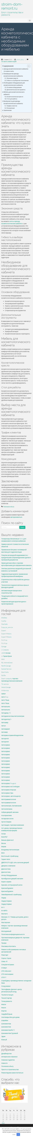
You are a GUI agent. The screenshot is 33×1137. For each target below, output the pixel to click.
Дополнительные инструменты (16, 89)
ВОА (3, 853)
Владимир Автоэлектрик (10, 850)
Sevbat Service (6, 669)
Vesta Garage (6, 687)
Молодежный (6, 931)
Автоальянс (5, 706)
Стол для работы (12, 99)
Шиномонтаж (6, 1024)
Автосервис (5, 745)
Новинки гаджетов (8, 1060)
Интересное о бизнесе (9, 1057)
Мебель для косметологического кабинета (14, 93)
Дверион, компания (8, 866)
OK (18, 1134)
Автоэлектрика (6, 809)
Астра (3, 834)
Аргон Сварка (6, 822)
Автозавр (4, 722)
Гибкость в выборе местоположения (18, 80)
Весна (3, 843)
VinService (5, 690)
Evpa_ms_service (7, 627)
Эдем (3, 1036)
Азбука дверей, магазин (9, 812)
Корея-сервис (6, 882)
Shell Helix (5, 672)
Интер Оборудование (9, 875)
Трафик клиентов (12, 106)
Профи (3, 943)
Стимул (4, 968)
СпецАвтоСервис (7, 965)
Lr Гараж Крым (6, 656)
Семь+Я (4, 961)
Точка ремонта (6, 1001)
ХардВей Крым (6, 1014)
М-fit (3, 907)
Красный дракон (7, 888)
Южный (4, 1040)
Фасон (3, 1004)
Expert (3, 631)
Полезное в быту (8, 506)
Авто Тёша (5, 700)
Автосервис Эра (7, 793)
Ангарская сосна (7, 818)
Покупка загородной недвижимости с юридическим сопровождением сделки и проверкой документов (16, 557)
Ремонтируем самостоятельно (12, 1073)
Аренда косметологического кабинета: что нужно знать (16, 70)
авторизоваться (16, 517)
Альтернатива (6, 815)
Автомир (4, 732)
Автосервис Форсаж (8, 790)
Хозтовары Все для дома (10, 1017)
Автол (3, 726)
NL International (6, 663)
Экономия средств (12, 78)
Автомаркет (5, 729)
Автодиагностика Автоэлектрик (12, 716)
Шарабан (4, 1020)
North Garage (6, 666)
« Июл (3, 1123)
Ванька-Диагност (7, 840)
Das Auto (4, 624)
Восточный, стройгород (9, 856)
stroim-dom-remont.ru (12, 6)
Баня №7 (4, 837)
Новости (4, 1063)
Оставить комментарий (8, 61)
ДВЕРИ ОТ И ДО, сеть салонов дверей (15, 862)
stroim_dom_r (20, 59)
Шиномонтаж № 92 (8, 1030)
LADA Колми (5, 653)
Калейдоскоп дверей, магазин (12, 879)
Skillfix (3, 675)
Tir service (5, 684)
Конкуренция (11, 108)
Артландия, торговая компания (12, 825)
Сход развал (6, 986)
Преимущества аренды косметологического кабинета (13, 75)
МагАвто (4, 914)
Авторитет (5, 738)
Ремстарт (4, 955)
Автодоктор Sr (6, 719)
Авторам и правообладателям (12, 735)
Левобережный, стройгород (11, 894)
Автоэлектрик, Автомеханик (11, 806)
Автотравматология (8, 799)
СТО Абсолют (6, 971)
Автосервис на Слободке (10, 786)
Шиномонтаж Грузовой (9, 1033)
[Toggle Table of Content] (28, 66)
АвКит (3, 694)
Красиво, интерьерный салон (11, 885)
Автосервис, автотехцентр (11, 796)
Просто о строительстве (10, 1069)
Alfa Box (4, 618)
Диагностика (5, 869)
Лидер (3, 898)
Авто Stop (4, 697)
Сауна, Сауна (6, 958)
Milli (3, 659)
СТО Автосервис (7, 974)
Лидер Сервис (6, 901)
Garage (3, 646)
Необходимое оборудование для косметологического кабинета (14, 84)
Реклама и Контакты (8, 946)
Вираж (3, 846)
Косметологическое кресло (15, 96)
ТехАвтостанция (7, 995)
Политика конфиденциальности (13, 934)
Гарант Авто (5, 859)
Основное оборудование (14, 87)
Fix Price (4, 640)
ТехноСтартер (6, 998)
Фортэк (4, 1011)
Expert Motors (6, 634)
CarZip (3, 621)
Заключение (8, 110)
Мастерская (5, 922)
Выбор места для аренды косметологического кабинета (13, 102)
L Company (5, 650)
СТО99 (3, 977)
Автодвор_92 (6, 713)
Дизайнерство (6, 1053)
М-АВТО (4, 911)
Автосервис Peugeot (8, 783)
